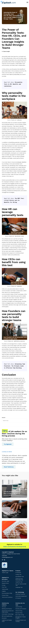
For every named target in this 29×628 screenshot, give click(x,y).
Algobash (19, 389)
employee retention (21, 162)
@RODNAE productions (19, 341)
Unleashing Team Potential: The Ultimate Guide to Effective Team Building (15, 366)
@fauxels (19, 120)
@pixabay (19, 286)
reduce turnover (11, 406)
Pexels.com (13, 120)
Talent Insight (6, 51)
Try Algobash (8, 444)
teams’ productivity (14, 74)
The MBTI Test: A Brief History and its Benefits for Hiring (14, 200)
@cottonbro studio (19, 236)
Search (3, 417)
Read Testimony (9, 467)
